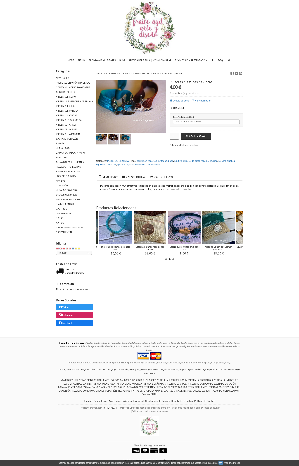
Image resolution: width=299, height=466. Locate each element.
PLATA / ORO (63, 148)
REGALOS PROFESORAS (68, 166)
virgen (237, 370)
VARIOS (60, 222)
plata (137, 369)
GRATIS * (69, 269)
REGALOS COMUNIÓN (67, 190)
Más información (232, 462)
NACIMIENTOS (63, 213)
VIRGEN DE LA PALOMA (68, 134)
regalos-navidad (209, 161)
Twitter (65, 307)
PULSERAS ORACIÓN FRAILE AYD (73, 82)
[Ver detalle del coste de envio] (60, 272)
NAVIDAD (61, 180)
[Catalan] (79, 249)
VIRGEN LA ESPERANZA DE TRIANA (74, 101)
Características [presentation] (135, 177)
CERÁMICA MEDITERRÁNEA (70, 162)
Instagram (67, 315)
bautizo (178, 161)
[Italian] (67, 249)
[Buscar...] (229, 60)
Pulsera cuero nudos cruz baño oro (184, 248)
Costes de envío (181, 100)
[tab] (108, 177)
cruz (108, 369)
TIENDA (81, 60)
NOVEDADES (62, 78)
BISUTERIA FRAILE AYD (68, 171)
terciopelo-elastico (227, 370)
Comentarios (153, 164)
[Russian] (73, 249)
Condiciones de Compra (157, 401)
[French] (60, 249)
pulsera (143, 369)
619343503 (109, 407)
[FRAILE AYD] (149, 28)
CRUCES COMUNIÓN (66, 194)
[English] (57, 249)
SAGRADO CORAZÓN (67, 138)
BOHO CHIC (62, 157)
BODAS (59, 218)
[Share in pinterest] (240, 73)
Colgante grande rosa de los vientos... (150, 248)
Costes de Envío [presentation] (163, 177)
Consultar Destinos (75, 273)
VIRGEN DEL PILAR (65, 106)
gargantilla (115, 369)
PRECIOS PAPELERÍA (139, 60)
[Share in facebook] (232, 73)
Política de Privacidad (133, 401)
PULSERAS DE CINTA (118, 161)
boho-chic (76, 369)
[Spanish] (76, 249)
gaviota (121, 164)
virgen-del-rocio (149, 373)
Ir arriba (88, 401)
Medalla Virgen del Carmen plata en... (218, 248)
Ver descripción (203, 100)
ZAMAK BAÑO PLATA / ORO (70, 152)
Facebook (67, 323)
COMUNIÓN (62, 185)
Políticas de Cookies (204, 401)
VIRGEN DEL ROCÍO (66, 96)
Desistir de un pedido (182, 401)
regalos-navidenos (135, 164)
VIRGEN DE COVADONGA (69, 120)
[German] (63, 249)
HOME (71, 60)
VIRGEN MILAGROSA (66, 115)
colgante (85, 369)
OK (220, 462)
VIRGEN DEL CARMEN (67, 110)
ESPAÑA (60, 143)
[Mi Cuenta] (212, 60)
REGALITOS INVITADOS (68, 199)
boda (170, 161)
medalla (124, 369)
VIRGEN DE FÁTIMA (66, 124)
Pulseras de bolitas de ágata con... (115, 248)
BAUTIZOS (61, 208)
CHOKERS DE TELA (66, 92)
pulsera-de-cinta (191, 161)
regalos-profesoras (106, 164)
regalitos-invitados (157, 161)
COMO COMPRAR (162, 60)
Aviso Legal (114, 401)
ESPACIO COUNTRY (66, 176)
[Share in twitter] (236, 73)
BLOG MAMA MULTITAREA (102, 60)
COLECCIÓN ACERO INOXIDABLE (73, 87)
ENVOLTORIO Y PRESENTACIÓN (191, 60)
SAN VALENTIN (64, 232)
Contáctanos (100, 401)
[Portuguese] (70, 249)
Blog (122, 60)
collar (92, 369)
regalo (183, 369)
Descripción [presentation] (110, 177)
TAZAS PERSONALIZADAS (69, 227)
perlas (131, 370)
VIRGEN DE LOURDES (67, 129)
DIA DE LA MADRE (65, 204)
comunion (142, 161)
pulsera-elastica (226, 161)
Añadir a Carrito (197, 136)
